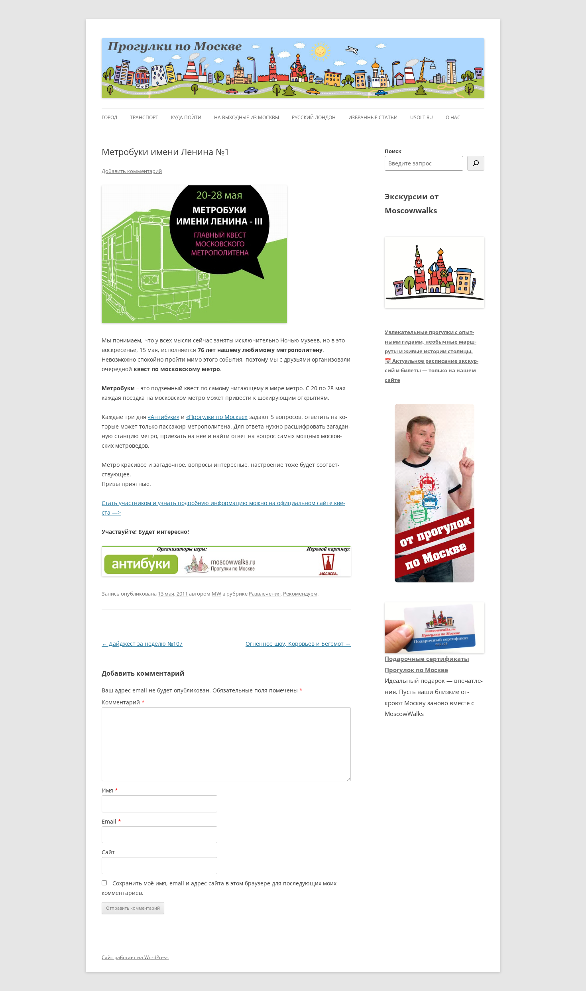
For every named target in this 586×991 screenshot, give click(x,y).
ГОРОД (109, 117)
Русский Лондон (314, 117)
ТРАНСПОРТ (144, 117)
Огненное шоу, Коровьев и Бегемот (298, 643)
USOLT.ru (421, 117)
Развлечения (265, 593)
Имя (110, 790)
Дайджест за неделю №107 (142, 643)
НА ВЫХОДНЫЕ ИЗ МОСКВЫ (246, 117)
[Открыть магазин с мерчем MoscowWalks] (434, 493)
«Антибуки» (163, 417)
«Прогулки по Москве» (217, 417)
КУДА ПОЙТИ (186, 117)
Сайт (108, 852)
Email (111, 821)
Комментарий (123, 702)
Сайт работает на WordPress (135, 957)
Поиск (393, 151)
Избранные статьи (372, 117)
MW (216, 593)
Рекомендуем (300, 593)
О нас (453, 117)
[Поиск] (475, 163)
